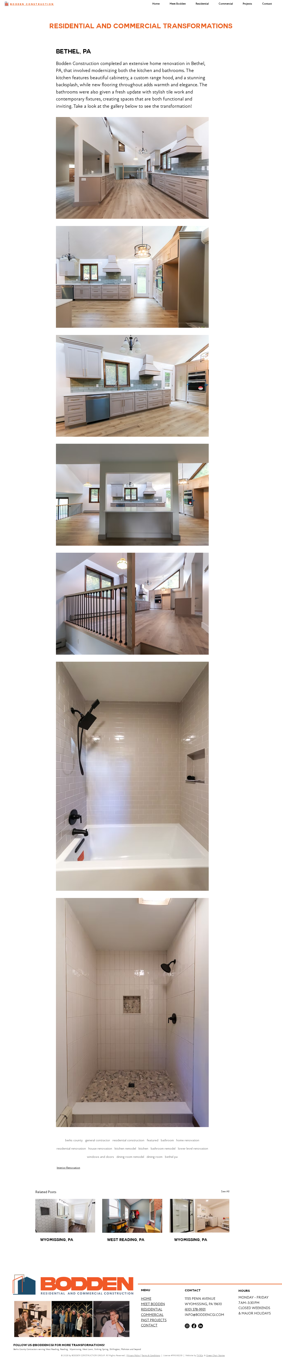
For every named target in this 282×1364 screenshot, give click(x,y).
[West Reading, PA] (132, 1216)
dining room (154, 1157)
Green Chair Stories (215, 1355)
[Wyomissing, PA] (199, 1216)
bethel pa (171, 1157)
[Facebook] (194, 1326)
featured (152, 1140)
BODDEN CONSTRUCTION (32, 4)
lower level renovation (193, 1148)
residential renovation (71, 1148)
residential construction (128, 1140)
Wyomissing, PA (56, 1240)
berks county (74, 1140)
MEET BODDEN (153, 1304)
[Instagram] (187, 1326)
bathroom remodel (163, 1148)
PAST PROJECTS (154, 1320)
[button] (247, 3)
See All (225, 1191)
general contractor (97, 1140)
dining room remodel (130, 1157)
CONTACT (149, 1325)
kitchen (143, 1148)
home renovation (187, 1140)
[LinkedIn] (200, 1326)
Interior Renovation (68, 1167)
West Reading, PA (126, 1240)
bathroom (167, 1140)
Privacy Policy (133, 1355)
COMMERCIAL (152, 1315)
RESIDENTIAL (151, 1309)
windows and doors (100, 1157)
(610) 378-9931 (195, 1309)
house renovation (100, 1148)
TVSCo (200, 1355)
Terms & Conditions (151, 1355)
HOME (146, 1299)
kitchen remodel (125, 1148)
